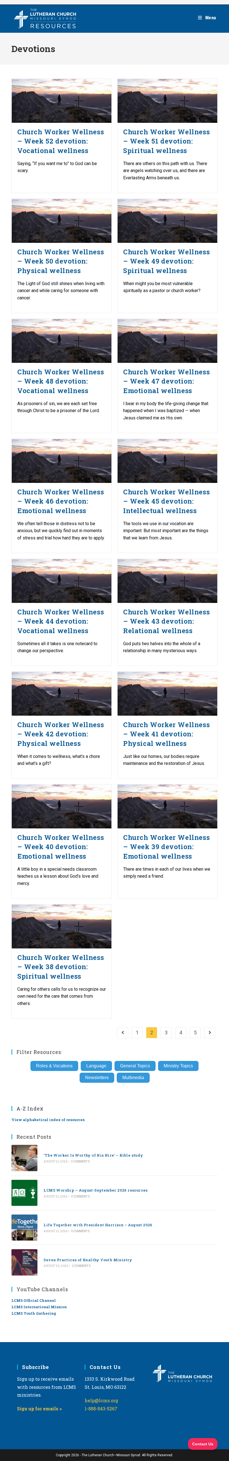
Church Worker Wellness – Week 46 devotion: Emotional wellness (60, 501)
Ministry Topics (178, 1065)
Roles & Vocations (54, 1065)
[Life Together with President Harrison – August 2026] (24, 1228)
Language (96, 1065)
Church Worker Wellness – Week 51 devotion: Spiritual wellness (166, 141)
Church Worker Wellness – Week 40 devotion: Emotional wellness (60, 847)
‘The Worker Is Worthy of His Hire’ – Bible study (93, 1155)
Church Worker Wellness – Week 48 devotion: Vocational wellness (60, 381)
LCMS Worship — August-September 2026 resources (95, 1190)
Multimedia (133, 1077)
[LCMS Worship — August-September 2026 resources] (24, 1193)
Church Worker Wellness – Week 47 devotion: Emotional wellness (166, 381)
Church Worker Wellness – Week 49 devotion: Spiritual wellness (166, 261)
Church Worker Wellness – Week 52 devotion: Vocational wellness (60, 141)
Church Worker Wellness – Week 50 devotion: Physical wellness (60, 261)
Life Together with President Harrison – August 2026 (98, 1224)
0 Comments (80, 1161)
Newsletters (97, 1077)
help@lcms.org (101, 1400)
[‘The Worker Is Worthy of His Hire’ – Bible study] (24, 1158)
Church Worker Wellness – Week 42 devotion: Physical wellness (60, 734)
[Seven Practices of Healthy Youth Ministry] (24, 1262)
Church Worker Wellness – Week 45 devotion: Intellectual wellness (166, 501)
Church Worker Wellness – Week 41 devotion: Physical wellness (166, 734)
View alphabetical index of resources (48, 1119)
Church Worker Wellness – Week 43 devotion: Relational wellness (166, 621)
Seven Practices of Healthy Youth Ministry (88, 1259)
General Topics (135, 1065)
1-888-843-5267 (101, 1408)
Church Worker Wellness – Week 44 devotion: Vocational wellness (60, 621)
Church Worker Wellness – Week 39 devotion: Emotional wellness (166, 847)
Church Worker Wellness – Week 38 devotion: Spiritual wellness (60, 967)
